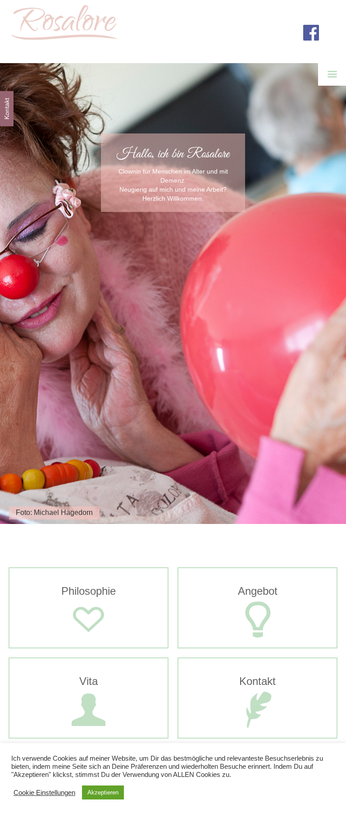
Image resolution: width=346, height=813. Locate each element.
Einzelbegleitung (266, 651)
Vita (88, 732)
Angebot (257, 642)
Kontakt (258, 732)
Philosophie (88, 642)
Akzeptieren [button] (102, 792)
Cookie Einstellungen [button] (44, 792)
